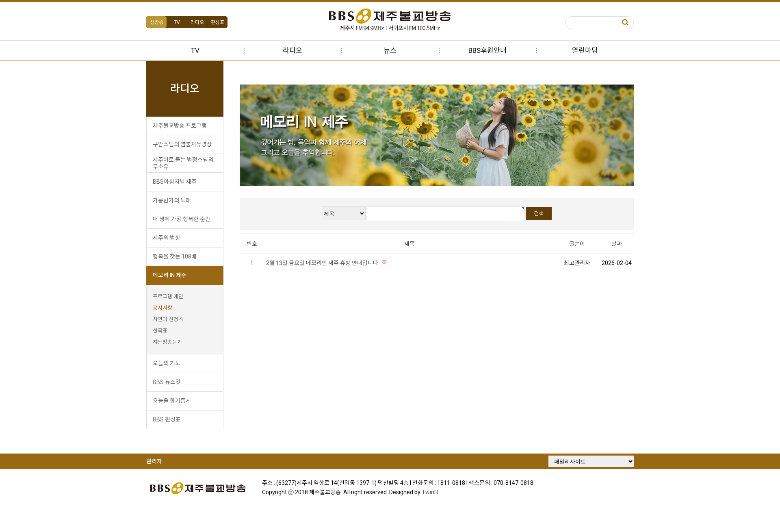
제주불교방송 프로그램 (180, 125)
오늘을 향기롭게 (172, 400)
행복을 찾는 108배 (175, 256)
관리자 (154, 461)
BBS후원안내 (487, 50)
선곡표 (160, 331)
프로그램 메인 (168, 296)
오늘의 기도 (166, 363)
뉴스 (390, 50)
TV (177, 22)
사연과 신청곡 (168, 319)
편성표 (217, 22)
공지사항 (162, 308)
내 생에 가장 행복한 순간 (181, 219)
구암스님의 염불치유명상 (182, 144)
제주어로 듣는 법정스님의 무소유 (183, 163)
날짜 (616, 244)
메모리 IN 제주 (169, 275)
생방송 (156, 22)
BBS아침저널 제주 (175, 181)
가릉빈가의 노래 (172, 200)
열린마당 (585, 50)
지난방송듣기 (167, 342)
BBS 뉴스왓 (167, 382)
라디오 (197, 22)
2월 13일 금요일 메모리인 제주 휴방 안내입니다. (323, 263)
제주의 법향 (166, 237)
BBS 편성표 (167, 419)
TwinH (430, 492)
